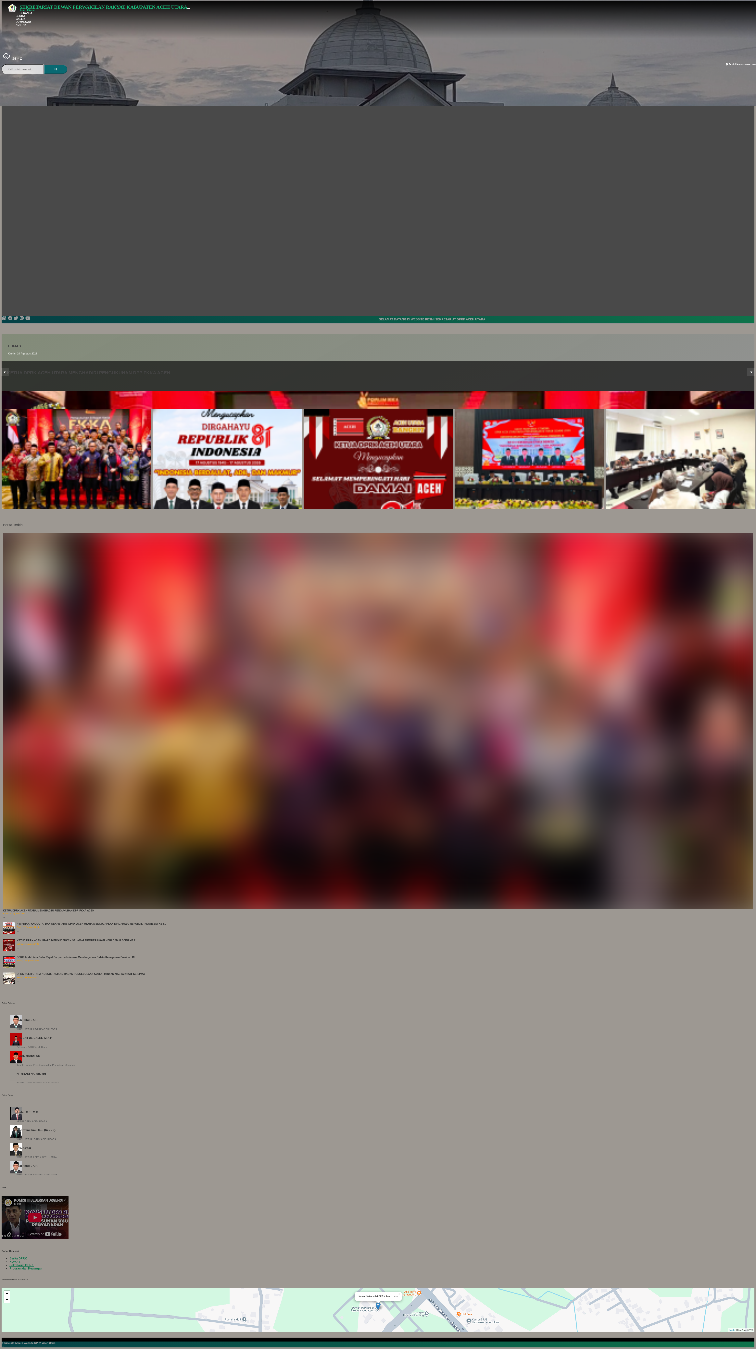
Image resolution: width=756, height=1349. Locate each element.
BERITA (20, 16)
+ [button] (7, 1293)
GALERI (20, 19)
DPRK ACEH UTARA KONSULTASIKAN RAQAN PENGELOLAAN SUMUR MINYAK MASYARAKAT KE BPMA (81, 973)
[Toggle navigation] (188, 8)
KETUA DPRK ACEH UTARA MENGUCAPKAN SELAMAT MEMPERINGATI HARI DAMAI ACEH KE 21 (77, 940)
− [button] (7, 1299)
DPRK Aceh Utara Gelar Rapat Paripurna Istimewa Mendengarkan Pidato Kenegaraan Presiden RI (76, 957)
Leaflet (732, 1329)
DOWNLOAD (23, 21)
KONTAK (21, 24)
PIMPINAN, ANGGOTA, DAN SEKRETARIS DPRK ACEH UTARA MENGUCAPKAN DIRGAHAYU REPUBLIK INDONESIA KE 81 (91, 923)
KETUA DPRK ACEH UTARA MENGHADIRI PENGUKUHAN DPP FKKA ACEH (48, 910)
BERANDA (26, 13)
